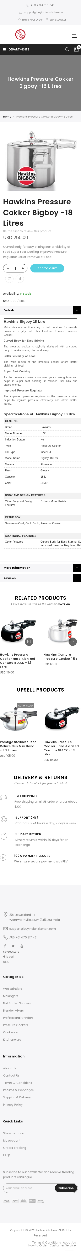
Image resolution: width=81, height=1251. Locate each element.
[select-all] (64, 604)
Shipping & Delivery (17, 1097)
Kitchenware (12, 1040)
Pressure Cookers (15, 1025)
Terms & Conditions (17, 1083)
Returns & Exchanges (18, 1090)
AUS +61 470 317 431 (43, 5)
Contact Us (11, 1075)
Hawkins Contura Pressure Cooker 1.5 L (60, 656)
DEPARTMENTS (19, 49)
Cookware (10, 1032)
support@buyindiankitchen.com (44, 12)
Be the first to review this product (27, 231)
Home (7, 117)
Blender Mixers (13, 1010)
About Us (9, 1068)
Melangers (10, 996)
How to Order (38, 1245)
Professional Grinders (18, 1018)
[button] (11, 956)
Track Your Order (32, 19)
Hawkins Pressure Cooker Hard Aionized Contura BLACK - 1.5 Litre (17, 660)
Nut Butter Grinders (17, 1003)
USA (6, 962)
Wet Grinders (12, 989)
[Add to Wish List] (9, 279)
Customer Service (63, 1245)
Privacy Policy (13, 1105)
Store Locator (57, 19)
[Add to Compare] (20, 279)
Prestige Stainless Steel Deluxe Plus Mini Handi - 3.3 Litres (18, 746)
